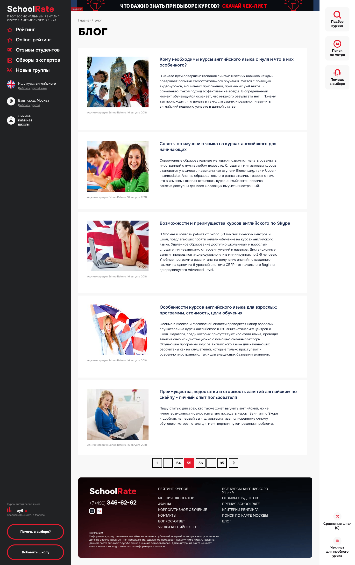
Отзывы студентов (240, 498)
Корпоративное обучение (182, 509)
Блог (226, 521)
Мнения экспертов (176, 498)
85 (222, 463)
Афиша (164, 504)
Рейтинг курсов (173, 489)
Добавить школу (35, 552)
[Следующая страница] (233, 463)
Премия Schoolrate (241, 504)
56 (201, 463)
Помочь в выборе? (35, 531)
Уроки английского (177, 527)
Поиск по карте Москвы (245, 515)
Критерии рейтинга (240, 509)
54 (178, 463)
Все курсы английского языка (245, 490)
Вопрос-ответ (171, 521)
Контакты (167, 515)
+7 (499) (112, 503)
